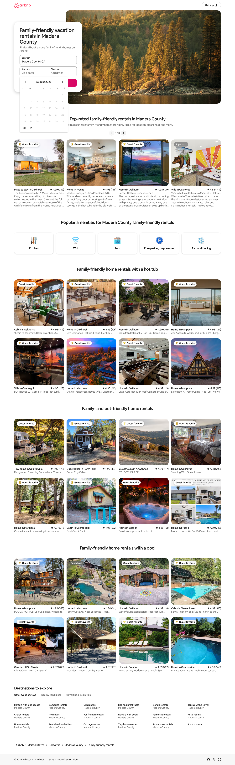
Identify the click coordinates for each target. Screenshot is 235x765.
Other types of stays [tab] (25, 694)
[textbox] (34, 73)
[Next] (123, 133)
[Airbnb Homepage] (22, 5)
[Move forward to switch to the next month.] (62, 82)
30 (24, 128)
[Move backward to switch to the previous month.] (25, 82)
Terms (50, 759)
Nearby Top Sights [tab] (51, 694)
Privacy (40, 759)
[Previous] (111, 133)
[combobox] (48, 61)
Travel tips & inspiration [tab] (78, 694)
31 (31, 128)
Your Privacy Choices (68, 759)
